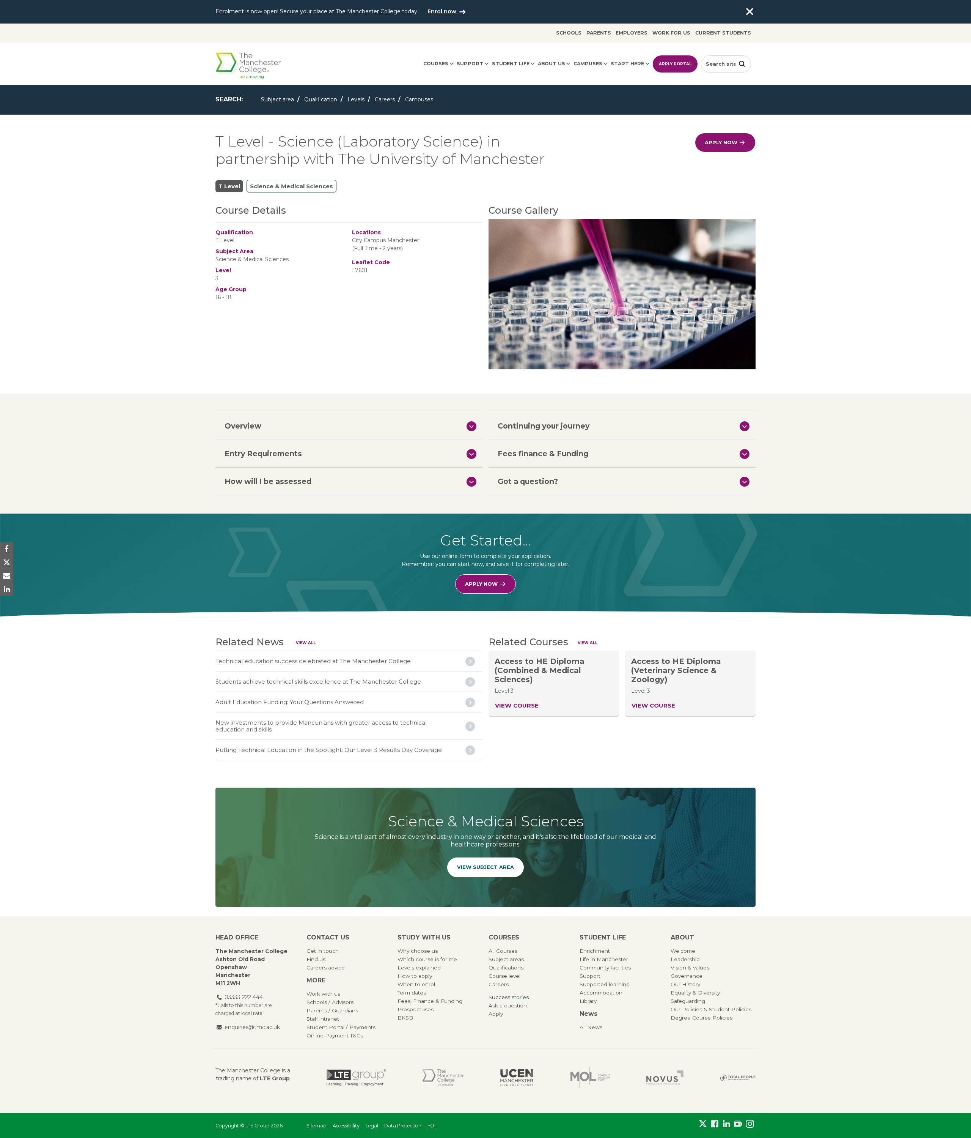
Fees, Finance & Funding (430, 1001)
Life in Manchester (604, 959)
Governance (686, 976)
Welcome (683, 951)
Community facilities (605, 968)
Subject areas (506, 959)
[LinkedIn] (726, 1124)
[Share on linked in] (6, 589)
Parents (598, 33)
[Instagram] (750, 1124)
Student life (510, 63)
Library (588, 1001)
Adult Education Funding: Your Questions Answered (289, 702)
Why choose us (418, 951)
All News (591, 1027)
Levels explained (419, 968)
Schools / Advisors (330, 1002)
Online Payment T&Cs (334, 1035)
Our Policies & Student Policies (711, 1009)
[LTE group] (356, 1077)
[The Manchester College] (443, 1077)
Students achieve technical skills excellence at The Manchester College (318, 681)
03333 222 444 (244, 997)
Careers (385, 99)
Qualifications (506, 968)
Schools (568, 33)
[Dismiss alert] (749, 12)
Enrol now (442, 11)
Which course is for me (427, 959)
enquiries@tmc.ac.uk (252, 1027)
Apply (496, 1014)
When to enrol (416, 984)
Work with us (323, 994)
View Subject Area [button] (485, 867)
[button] (348, 426)
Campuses (587, 63)
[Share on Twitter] (6, 562)
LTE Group (275, 1078)
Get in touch (322, 951)
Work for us (671, 33)
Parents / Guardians (332, 1010)
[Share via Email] (6, 575)
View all (306, 642)
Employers (631, 33)
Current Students (723, 33)
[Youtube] (738, 1124)
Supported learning (605, 984)
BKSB (405, 1018)
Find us (315, 959)
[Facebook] (715, 1124)
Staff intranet (322, 1019)
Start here (627, 63)
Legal (372, 1126)
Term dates (412, 993)
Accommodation (601, 993)
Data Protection (402, 1126)
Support (470, 63)
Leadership (685, 959)
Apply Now (722, 142)
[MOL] (590, 1077)
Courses (435, 63)
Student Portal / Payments (341, 1027)
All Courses (503, 951)
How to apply (415, 976)
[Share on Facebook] (6, 549)
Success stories (509, 997)
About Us (551, 63)
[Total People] (738, 1077)
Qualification (320, 99)
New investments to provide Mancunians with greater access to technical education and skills (321, 726)
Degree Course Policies (701, 1018)
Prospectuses (416, 1009)
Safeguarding (688, 1001)
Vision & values (690, 968)
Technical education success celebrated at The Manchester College (313, 661)
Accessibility (346, 1126)
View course (517, 705)
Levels (356, 99)
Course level (504, 976)
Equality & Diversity (695, 993)
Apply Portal (675, 63)
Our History (685, 984)
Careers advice (325, 968)
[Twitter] (703, 1124)
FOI (431, 1126)
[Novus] (664, 1077)
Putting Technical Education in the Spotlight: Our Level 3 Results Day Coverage (328, 749)
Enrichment (595, 951)
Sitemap (316, 1126)
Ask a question (508, 1005)
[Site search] (742, 64)
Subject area (277, 99)
